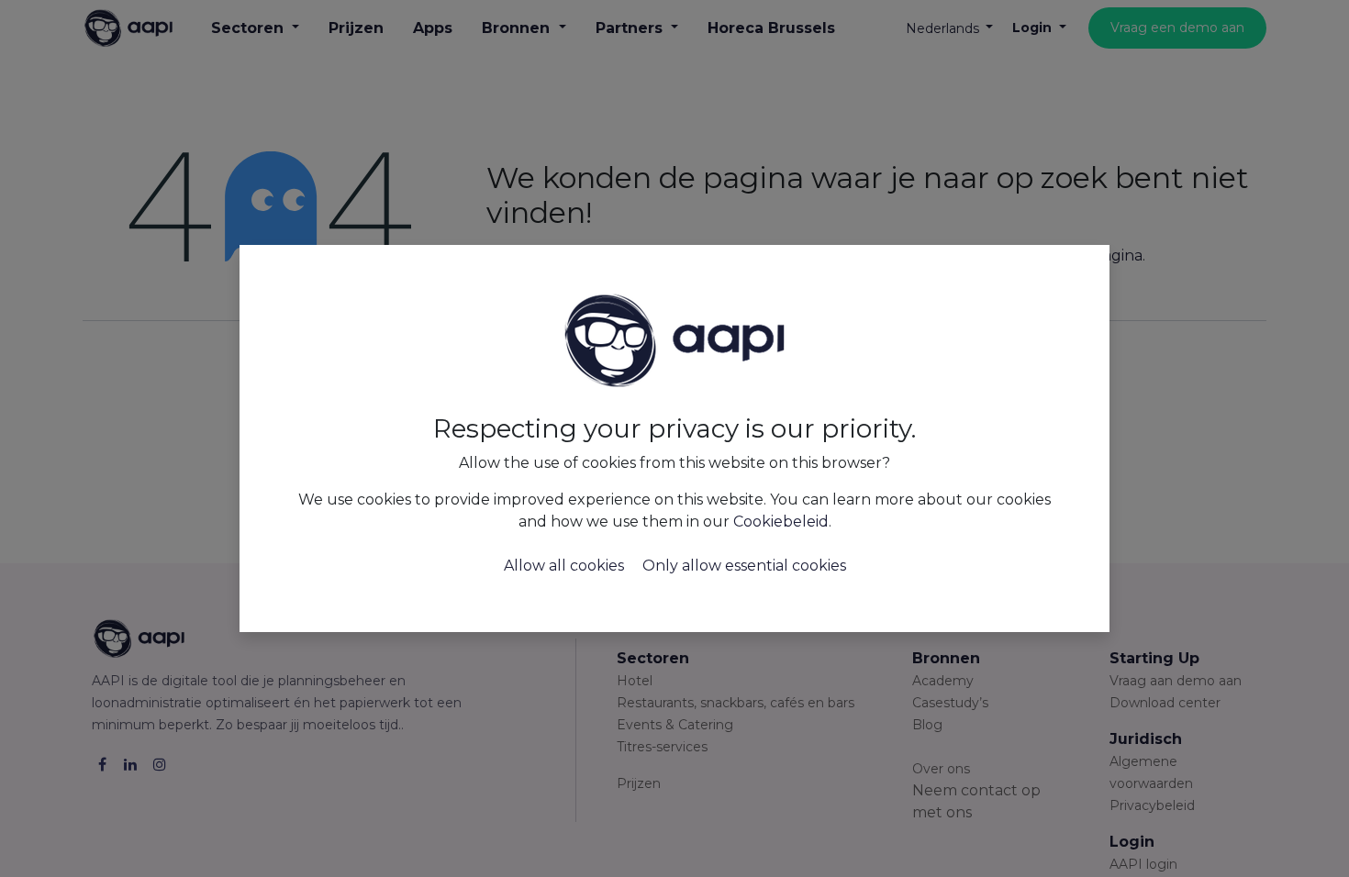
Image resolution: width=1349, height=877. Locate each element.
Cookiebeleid (781, 521)
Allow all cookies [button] (564, 565)
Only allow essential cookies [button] (744, 565)
